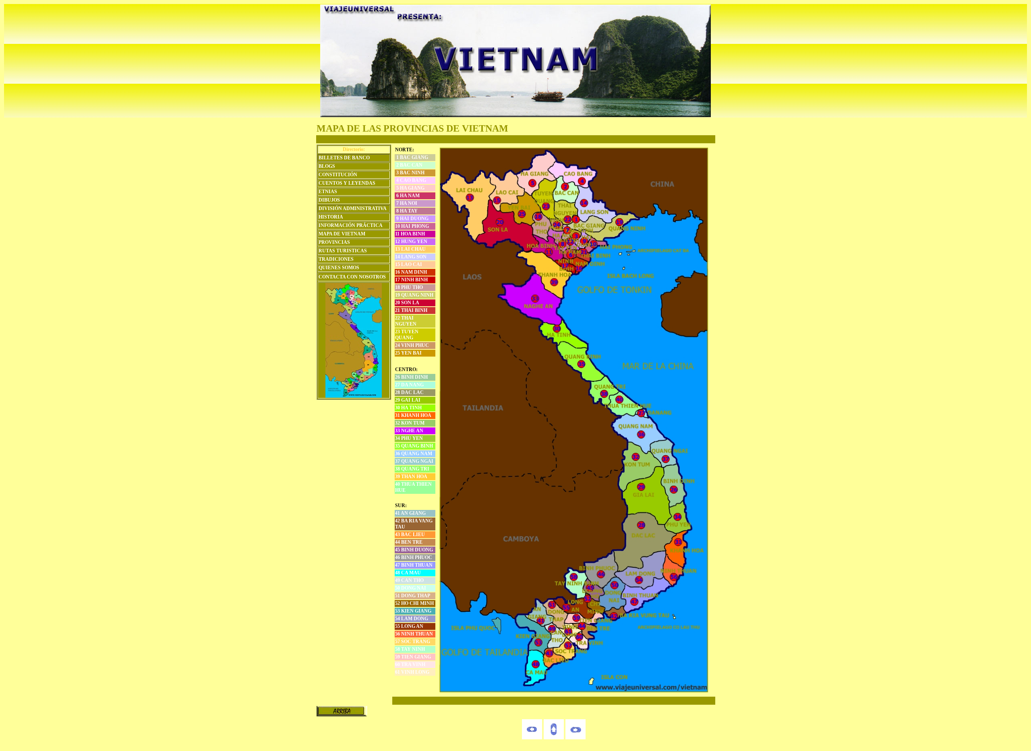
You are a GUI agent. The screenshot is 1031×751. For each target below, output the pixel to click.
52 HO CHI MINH (414, 603)
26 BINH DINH (411, 377)
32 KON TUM (409, 423)
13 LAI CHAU (410, 249)
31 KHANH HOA (413, 415)
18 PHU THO (409, 287)
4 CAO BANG (410, 180)
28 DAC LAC (409, 392)
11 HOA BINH (410, 234)
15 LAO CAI (408, 264)
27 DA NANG (409, 385)
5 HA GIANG (409, 188)
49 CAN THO (409, 580)
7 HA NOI (406, 203)
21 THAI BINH (411, 310)
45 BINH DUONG (414, 550)
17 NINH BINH (411, 280)
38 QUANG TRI (412, 469)
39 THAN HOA (411, 476)
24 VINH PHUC (412, 345)
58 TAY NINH (410, 649)
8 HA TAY (406, 211)
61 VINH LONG (412, 672)
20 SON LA (407, 302)
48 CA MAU (408, 573)
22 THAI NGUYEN (405, 321)
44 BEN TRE (408, 542)
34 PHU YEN (409, 438)
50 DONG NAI (410, 588)
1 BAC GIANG (411, 157)
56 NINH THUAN (414, 634)
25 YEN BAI (408, 353)
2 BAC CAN (408, 165)
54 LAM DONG (411, 618)
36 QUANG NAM (413, 453)
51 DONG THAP (412, 595)
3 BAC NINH (409, 172)
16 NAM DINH (411, 272)
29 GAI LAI (407, 400)
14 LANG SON (410, 257)
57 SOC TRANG (412, 641)
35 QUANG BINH (414, 446)
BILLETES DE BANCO (344, 158)
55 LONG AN (409, 626)
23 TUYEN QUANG (406, 334)
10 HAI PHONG (412, 226)
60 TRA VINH (410, 664)
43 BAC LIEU (410, 534)
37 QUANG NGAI (414, 461)
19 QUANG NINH (414, 295)
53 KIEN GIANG (413, 611)
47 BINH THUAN (414, 565)
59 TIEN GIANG (413, 657)
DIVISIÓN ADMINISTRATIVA (353, 208)
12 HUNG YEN (411, 241)
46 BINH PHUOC (413, 557)
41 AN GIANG (410, 513)
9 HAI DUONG (412, 218)
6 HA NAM (407, 195)
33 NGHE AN (409, 430)
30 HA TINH (408, 408)
